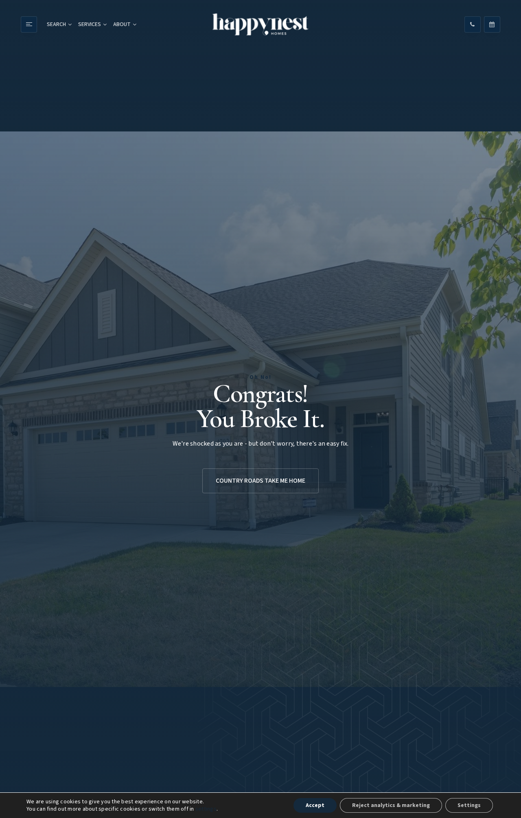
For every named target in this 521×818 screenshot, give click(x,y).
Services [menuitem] (89, 24)
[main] (260, 409)
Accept (315, 805)
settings (206, 809)
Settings (469, 805)
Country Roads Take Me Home (260, 480)
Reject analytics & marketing (391, 805)
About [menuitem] (122, 24)
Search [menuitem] (56, 24)
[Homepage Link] (260, 24)
